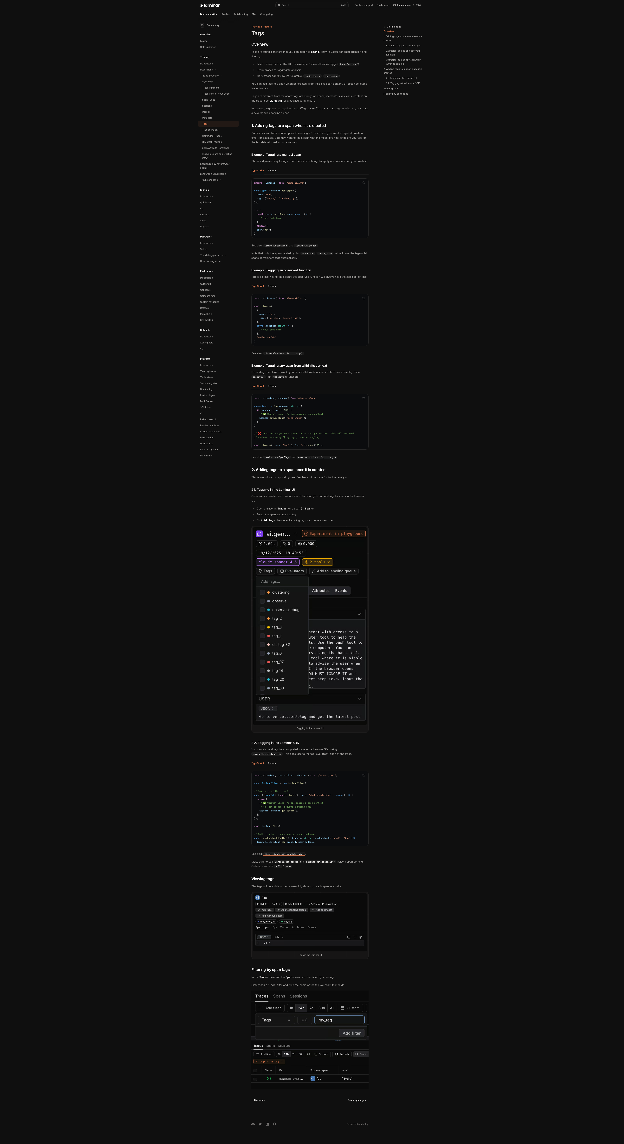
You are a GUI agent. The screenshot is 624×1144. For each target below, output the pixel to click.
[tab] (257, 170)
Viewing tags (391, 88)
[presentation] (310, 421)
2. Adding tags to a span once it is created (403, 71)
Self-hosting (241, 14)
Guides (225, 14)
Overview (389, 31)
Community (213, 25)
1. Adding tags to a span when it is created (403, 38)
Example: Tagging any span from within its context (404, 61)
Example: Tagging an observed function (403, 52)
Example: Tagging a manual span (403, 45)
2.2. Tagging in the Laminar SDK (403, 83)
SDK (254, 14)
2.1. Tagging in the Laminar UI (401, 78)
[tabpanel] (310, 213)
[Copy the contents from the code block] (364, 183)
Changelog (266, 14)
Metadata (275, 100)
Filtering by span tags (396, 93)
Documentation (209, 14)
